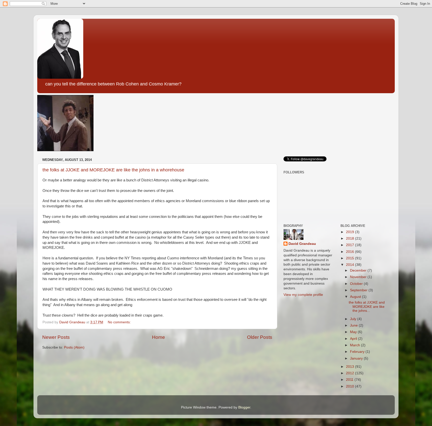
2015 (350, 258)
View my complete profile (303, 295)
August (356, 297)
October (357, 284)
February (358, 352)
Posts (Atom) (74, 347)
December (359, 270)
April (354, 339)
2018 (350, 238)
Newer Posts (56, 337)
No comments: (120, 322)
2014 (350, 265)
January (357, 358)
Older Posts (259, 337)
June (354, 325)
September (359, 290)
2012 (350, 373)
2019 (350, 232)
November (359, 277)
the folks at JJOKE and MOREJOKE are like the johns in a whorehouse (113, 169)
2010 (350, 386)
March (355, 345)
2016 (350, 252)
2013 (350, 367)
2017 (350, 245)
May (354, 332)
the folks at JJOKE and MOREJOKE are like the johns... (367, 306)
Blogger (244, 407)
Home (158, 337)
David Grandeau (302, 244)
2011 (350, 380)
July (353, 319)
